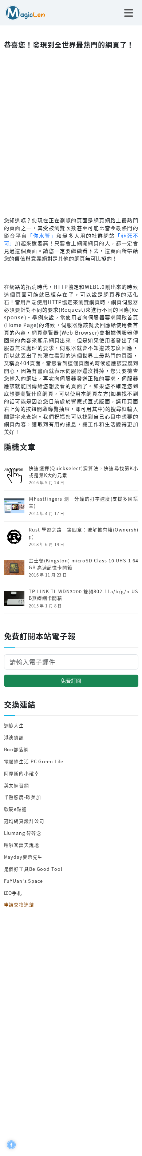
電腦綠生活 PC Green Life (34, 761)
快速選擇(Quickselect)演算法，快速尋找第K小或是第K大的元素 (83, 471)
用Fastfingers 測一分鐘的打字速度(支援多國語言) (83, 502)
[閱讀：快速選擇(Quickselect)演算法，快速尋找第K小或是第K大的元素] (14, 474)
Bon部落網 (16, 749)
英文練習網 (16, 785)
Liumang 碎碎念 (23, 832)
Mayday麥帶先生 (23, 856)
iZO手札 (13, 892)
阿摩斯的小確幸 (21, 773)
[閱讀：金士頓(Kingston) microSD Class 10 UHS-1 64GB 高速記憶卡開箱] (14, 566)
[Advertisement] (71, 131)
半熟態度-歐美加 (22, 796)
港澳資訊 (14, 737)
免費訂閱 (71, 680)
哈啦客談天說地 (21, 844)
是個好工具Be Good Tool (33, 868)
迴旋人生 (14, 725)
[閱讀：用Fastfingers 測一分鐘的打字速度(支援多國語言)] (14, 505)
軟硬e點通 (15, 808)
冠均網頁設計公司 (24, 820)
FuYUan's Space (23, 880)
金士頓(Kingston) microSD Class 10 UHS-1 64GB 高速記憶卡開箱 (83, 564)
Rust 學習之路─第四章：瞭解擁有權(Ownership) (83, 533)
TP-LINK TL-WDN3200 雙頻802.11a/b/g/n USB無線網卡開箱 (83, 595)
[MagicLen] (22, 12)
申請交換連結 (19, 904)
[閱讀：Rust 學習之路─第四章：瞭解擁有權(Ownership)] (14, 536)
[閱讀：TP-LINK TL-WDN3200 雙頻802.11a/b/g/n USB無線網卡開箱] (14, 597)
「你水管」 (41, 235)
